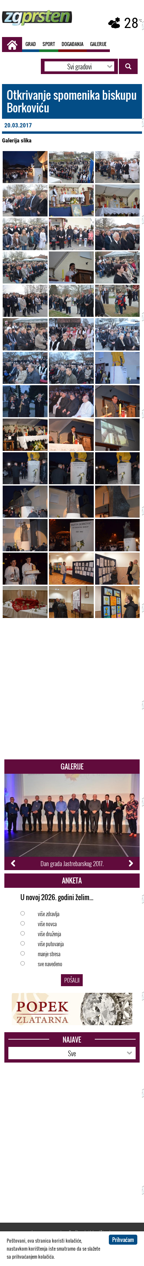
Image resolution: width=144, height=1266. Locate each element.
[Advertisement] (72, 692)
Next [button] (130, 863)
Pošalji (71, 980)
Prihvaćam (123, 1240)
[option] (72, 822)
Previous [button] (13, 863)
